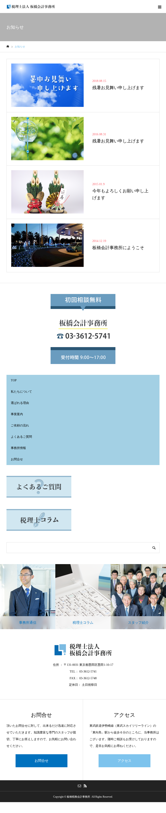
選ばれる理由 (20, 403)
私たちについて (21, 391)
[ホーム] (7, 46)
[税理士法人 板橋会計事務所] (30, 6)
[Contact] (79, 786)
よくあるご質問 (21, 436)
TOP (14, 380)
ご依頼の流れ (20, 425)
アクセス (124, 760)
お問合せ (17, 459)
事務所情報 (18, 448)
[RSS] (85, 786)
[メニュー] (159, 6)
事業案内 (17, 414)
